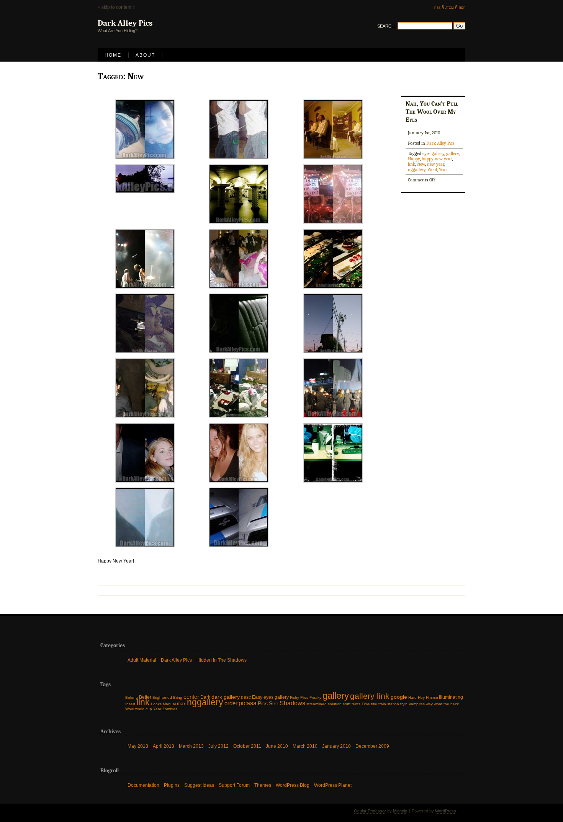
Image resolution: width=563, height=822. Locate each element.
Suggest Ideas (199, 785)
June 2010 (277, 746)
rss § (439, 7)
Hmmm (432, 697)
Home (113, 55)
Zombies (169, 709)
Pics (263, 703)
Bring (177, 697)
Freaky (315, 697)
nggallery (417, 169)
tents (356, 704)
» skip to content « (116, 7)
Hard (412, 697)
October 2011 (247, 746)
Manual (169, 704)
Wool (432, 169)
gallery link (370, 696)
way (429, 704)
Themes (262, 785)
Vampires (417, 704)
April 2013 (163, 746)
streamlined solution (324, 704)
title (374, 704)
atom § (451, 7)
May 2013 (138, 746)
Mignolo (400, 811)
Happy (414, 158)
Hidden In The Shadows (221, 659)
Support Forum (234, 785)
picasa (248, 703)
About (145, 55)
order (230, 703)
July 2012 (218, 746)
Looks (156, 704)
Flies (304, 697)
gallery (452, 153)
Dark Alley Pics (440, 143)
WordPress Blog (292, 785)
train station (388, 704)
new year (435, 164)
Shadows (292, 703)
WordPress (445, 811)
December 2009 (372, 746)
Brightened (162, 697)
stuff (346, 704)
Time (366, 704)
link (411, 164)
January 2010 (336, 746)
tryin (404, 704)
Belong (131, 697)
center (191, 697)
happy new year (437, 158)
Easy (257, 697)
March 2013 (191, 746)
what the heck (446, 704)
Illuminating (451, 697)
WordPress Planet (333, 785)
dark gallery (225, 697)
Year (443, 169)
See (273, 703)
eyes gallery (433, 153)
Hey (421, 697)
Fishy (294, 697)
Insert (130, 704)
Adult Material (142, 659)
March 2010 (305, 746)
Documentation (143, 785)
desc (246, 697)
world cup (143, 709)
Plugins (172, 785)
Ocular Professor (370, 811)
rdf (462, 7)
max (181, 703)
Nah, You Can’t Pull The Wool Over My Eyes (432, 111)
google (399, 697)
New (421, 164)
